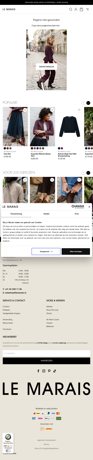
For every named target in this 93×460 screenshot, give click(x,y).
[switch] (8, 450)
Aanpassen (44, 251)
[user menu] (76, 9)
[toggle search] (70, 9)
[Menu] (12, 434)
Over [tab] (77, 214)
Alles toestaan (76, 251)
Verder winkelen (46, 67)
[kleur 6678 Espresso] (92, 148)
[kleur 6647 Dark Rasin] (62, 148)
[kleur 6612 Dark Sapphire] (5, 148)
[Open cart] (81, 9)
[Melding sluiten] (90, 2)
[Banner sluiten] (89, 207)
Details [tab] (47, 214)
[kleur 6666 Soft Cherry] (40, 148)
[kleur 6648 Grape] (32, 148)
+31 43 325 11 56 (13, 289)
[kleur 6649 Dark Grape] (8, 148)
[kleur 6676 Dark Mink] (10, 148)
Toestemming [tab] (16, 214)
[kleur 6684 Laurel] (43, 148)
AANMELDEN (46, 361)
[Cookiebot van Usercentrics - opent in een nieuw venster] (73, 207)
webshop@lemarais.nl (15, 293)
